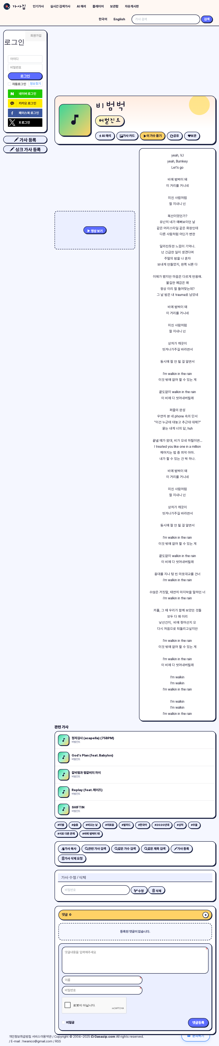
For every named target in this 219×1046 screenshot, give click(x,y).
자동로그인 (19, 84)
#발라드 (126, 825)
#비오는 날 (92, 825)
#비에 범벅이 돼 (90, 833)
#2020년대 (162, 825)
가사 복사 (70, 849)
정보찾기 (35, 84)
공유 (176, 136)
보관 (193, 136)
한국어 (103, 19)
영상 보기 (96, 231)
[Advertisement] (135, 62)
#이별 (61, 825)
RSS (58, 1041)
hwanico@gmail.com (37, 1041)
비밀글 (70, 1022)
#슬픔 (75, 825)
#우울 (194, 825)
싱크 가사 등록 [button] (27, 149)
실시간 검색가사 (60, 6)
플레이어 (98, 6)
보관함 (114, 6)
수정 (141, 891)
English (119, 19)
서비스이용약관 (42, 1037)
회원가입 (35, 36)
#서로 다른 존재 (66, 833)
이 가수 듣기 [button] (154, 136)
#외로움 (109, 825)
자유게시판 (132, 6)
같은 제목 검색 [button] (157, 849)
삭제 (158, 891)
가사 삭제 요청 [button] (74, 858)
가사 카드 (129, 136)
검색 (207, 19)
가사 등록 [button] (27, 140)
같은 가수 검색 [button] (127, 849)
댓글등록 (198, 1023)
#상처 (180, 825)
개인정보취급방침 (20, 1037)
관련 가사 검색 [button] (97, 849)
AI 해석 (81, 6)
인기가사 (38, 6)
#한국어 (142, 825)
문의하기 (198, 1035)
